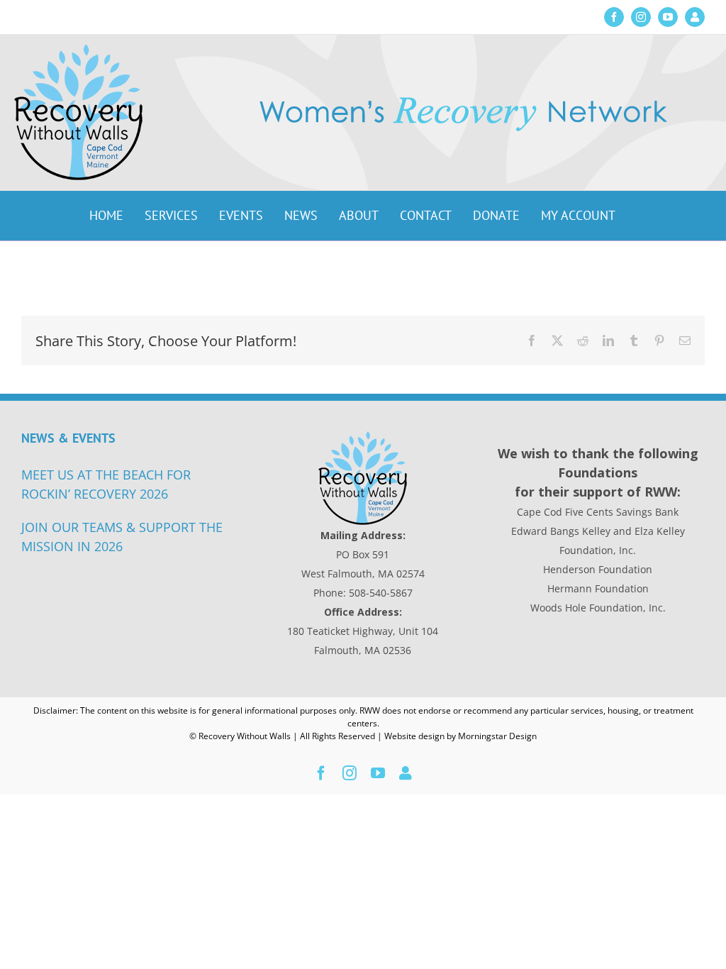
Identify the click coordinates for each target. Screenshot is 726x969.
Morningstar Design (497, 736)
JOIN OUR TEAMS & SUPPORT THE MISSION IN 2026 (122, 537)
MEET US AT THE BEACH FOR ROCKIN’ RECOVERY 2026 (106, 484)
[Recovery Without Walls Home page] (362, 478)
